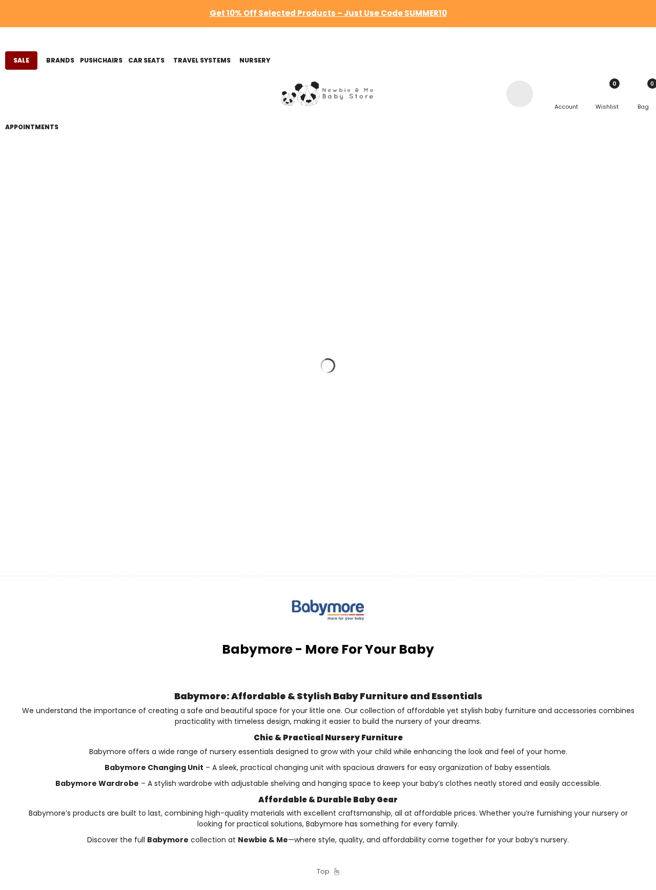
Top (325, 871)
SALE (21, 60)
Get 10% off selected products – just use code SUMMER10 (328, 13)
